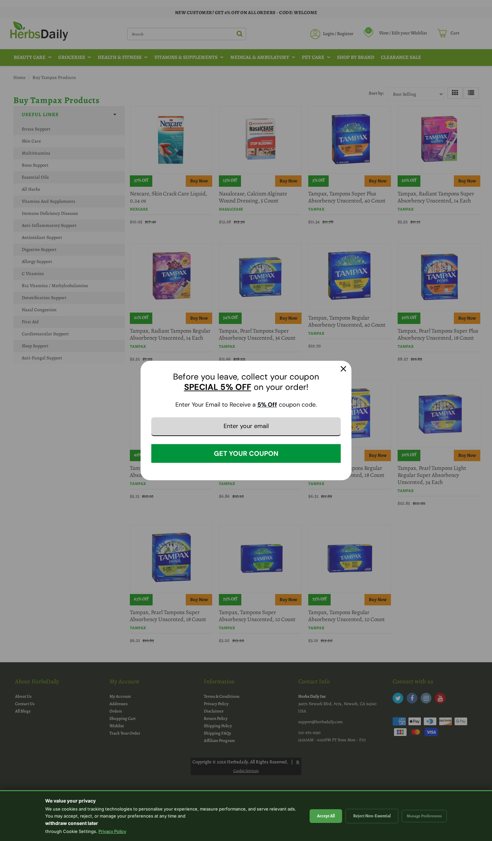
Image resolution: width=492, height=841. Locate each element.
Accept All (326, 816)
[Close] (343, 369)
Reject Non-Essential (372, 816)
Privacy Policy (112, 831)
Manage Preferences (424, 816)
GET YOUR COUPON (246, 453)
